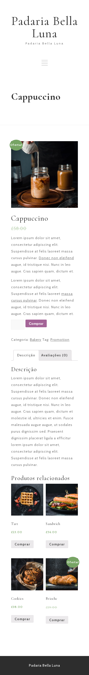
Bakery (35, 339)
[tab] (26, 355)
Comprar (36, 324)
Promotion (59, 339)
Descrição (26, 355)
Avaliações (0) (54, 355)
